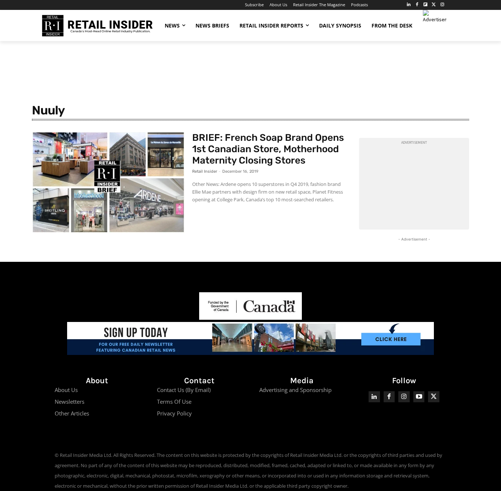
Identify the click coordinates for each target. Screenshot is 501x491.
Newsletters (69, 401)
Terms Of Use (174, 401)
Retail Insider (204, 171)
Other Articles (72, 413)
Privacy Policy (174, 413)
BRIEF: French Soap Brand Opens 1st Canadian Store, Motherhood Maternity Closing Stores (268, 149)
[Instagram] (442, 5)
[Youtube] (419, 397)
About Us (66, 389)
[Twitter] (433, 5)
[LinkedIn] (409, 5)
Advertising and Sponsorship (295, 389)
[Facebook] (417, 5)
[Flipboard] (425, 5)
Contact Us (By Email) (184, 389)
